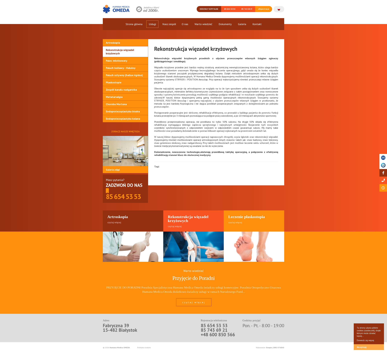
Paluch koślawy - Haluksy (120, 68)
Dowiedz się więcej (365, 340)
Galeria (242, 24)
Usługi (152, 24)
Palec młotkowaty (116, 60)
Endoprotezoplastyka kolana (123, 118)
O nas (185, 24)
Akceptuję (361, 347)
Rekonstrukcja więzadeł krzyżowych (120, 51)
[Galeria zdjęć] (125, 151)
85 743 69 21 (246, 9)
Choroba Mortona (116, 104)
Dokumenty (225, 24)
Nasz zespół (169, 24)
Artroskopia (113, 42)
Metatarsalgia (114, 97)
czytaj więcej (193, 302)
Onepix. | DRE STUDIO (275, 347)
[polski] (278, 8)
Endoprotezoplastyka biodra (123, 111)
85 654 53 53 (229, 9)
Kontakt (257, 24)
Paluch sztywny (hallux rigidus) (124, 75)
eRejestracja (263, 9)
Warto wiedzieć (203, 24)
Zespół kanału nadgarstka (121, 89)
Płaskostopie (113, 82)
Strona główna (134, 24)
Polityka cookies (144, 347)
